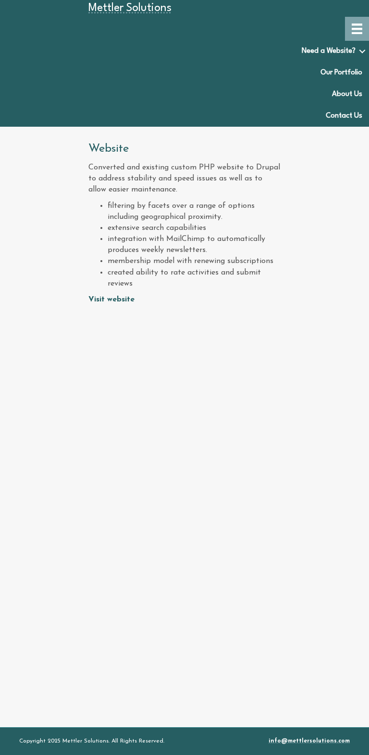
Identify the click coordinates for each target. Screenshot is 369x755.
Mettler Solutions (130, 8)
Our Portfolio (341, 72)
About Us (347, 94)
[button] (362, 51)
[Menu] (357, 29)
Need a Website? (329, 51)
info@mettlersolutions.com (309, 741)
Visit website (111, 299)
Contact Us (344, 116)
